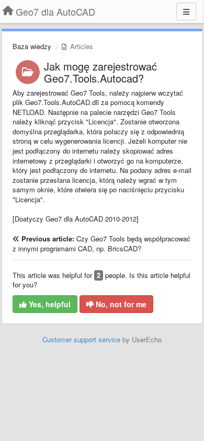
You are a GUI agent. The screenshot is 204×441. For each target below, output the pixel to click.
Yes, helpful (49, 304)
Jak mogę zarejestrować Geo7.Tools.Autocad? (100, 72)
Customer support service (81, 339)
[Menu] (186, 11)
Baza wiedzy (32, 46)
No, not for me (120, 304)
